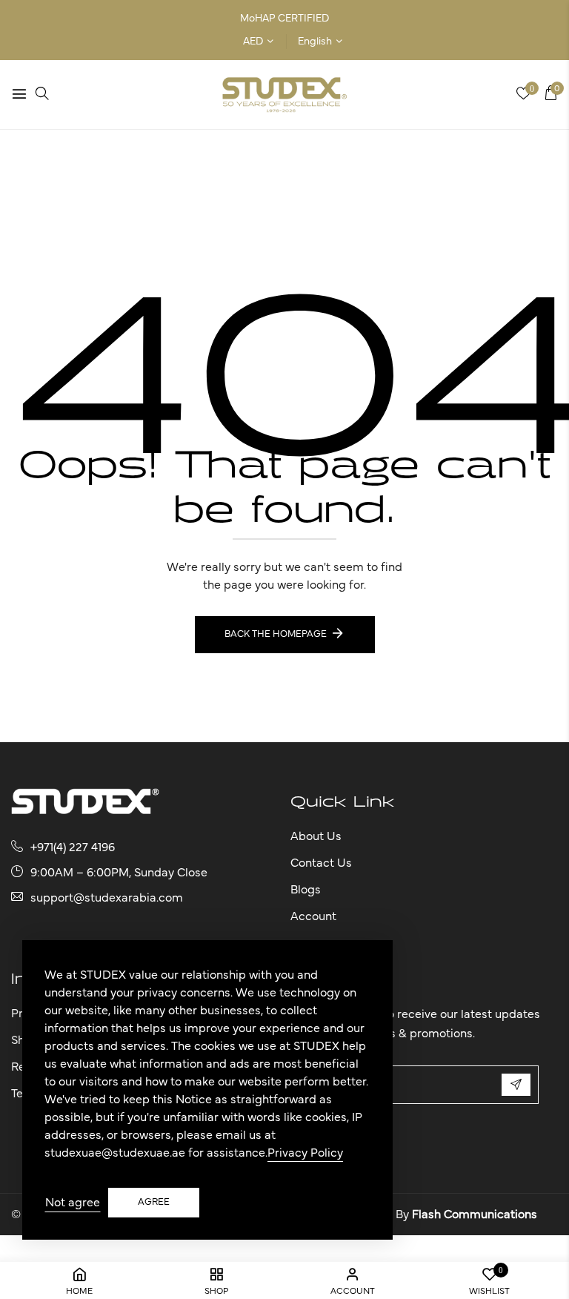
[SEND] (516, 1085)
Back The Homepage (275, 634)
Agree (154, 1202)
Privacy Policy (305, 1153)
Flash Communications (474, 1214)
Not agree (72, 1203)
